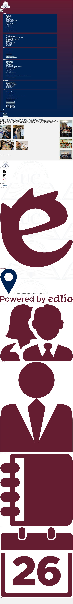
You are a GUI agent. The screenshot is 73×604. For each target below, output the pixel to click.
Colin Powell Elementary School (11, 92)
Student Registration (9, 38)
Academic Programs (9, 61)
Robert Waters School (9, 100)
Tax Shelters (8, 55)
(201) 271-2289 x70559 (39, 293)
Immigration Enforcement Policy (11, 20)
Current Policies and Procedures (11, 30)
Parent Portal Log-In (11, 36)
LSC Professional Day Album (5, 154)
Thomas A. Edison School (10, 103)
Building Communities (9, 21)
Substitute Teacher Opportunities (11, 84)
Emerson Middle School (10, 93)
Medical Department (9, 74)
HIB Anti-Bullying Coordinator (11, 23)
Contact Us (8, 28)
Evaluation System (9, 54)
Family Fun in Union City (10, 40)
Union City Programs (9, 43)
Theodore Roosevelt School (10, 102)
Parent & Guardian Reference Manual (12, 39)
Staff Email (4, 114)
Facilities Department (9, 70)
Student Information (9, 44)
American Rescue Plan (9, 27)
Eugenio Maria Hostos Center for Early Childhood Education (16, 95)
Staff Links (8, 50)
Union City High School (10, 105)
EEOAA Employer (9, 87)
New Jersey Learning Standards (11, 57)
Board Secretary (8, 17)
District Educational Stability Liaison (12, 67)
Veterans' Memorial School (10, 107)
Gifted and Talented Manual (10, 42)
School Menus (8, 26)
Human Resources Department (11, 73)
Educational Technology (10, 69)
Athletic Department (9, 62)
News (1, 117)
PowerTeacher (5, 115)
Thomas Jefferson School (10, 104)
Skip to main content (3, 0)
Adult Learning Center (9, 91)
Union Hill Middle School (10, 106)
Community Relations (9, 65)
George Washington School (10, 96)
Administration (8, 15)
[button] (4, 13)
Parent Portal (8, 35)
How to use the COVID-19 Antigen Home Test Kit (14, 37)
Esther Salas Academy (9, 94)
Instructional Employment (10, 82)
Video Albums (8, 29)
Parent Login (5, 113)
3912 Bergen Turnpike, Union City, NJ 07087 (24, 293)
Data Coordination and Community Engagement (14, 66)
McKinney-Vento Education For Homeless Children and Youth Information (18, 75)
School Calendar (8, 25)
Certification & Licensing (10, 86)
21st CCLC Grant (9, 24)
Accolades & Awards (9, 19)
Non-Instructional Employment (11, 83)
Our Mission (8, 18)
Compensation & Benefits (10, 56)
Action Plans (8, 22)
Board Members (8, 16)
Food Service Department (10, 71)
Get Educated (8, 41)
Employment (5, 185)
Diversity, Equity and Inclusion (11, 68)
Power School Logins (9, 49)
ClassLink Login (5, 116)
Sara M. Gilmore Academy (10, 101)
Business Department (9, 64)
